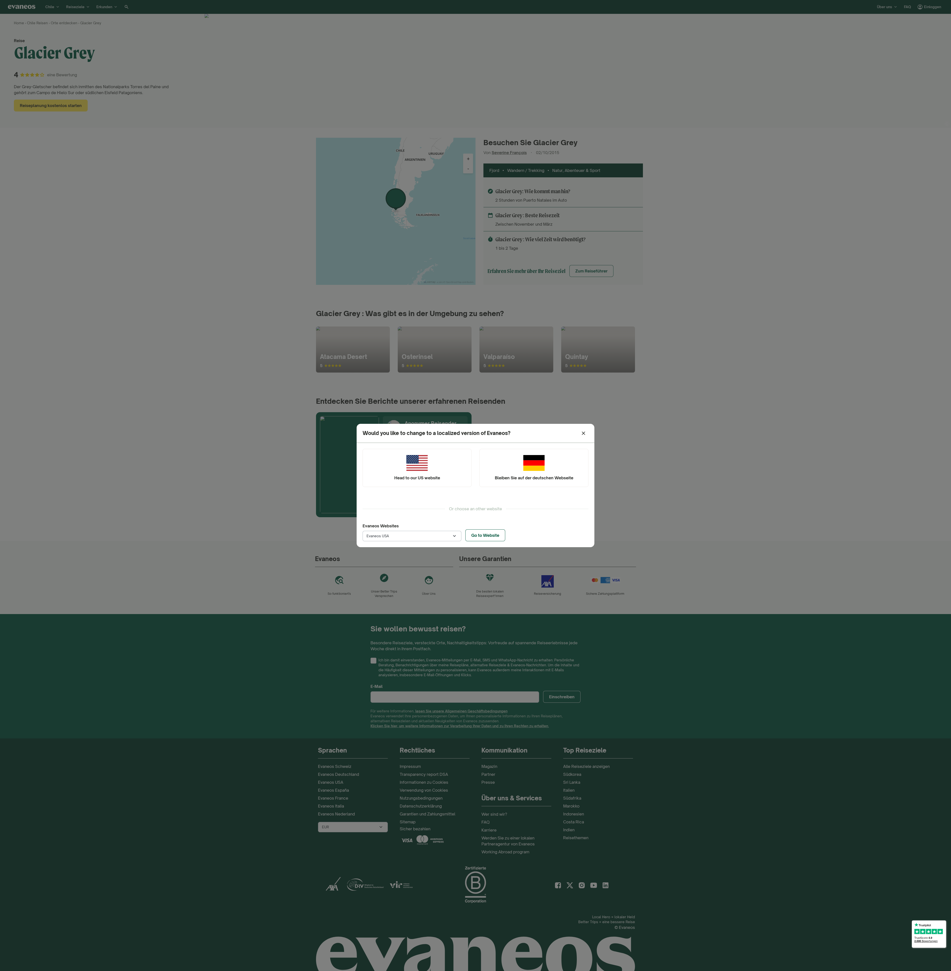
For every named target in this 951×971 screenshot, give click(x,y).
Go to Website (485, 535)
